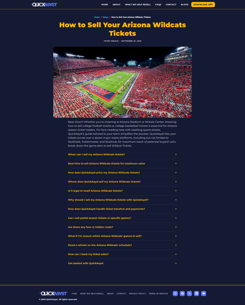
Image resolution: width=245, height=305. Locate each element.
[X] (189, 293)
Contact (171, 4)
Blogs (184, 4)
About (117, 4)
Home (104, 4)
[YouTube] (203, 293)
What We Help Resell (138, 4)
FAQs (158, 4)
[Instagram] (175, 293)
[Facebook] (182, 293)
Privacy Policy (137, 294)
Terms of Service (158, 294)
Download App (203, 4)
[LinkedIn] (196, 293)
